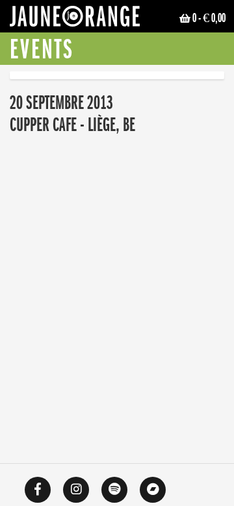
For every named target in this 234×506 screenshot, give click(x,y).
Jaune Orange (75, 19)
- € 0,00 (209, 18)
